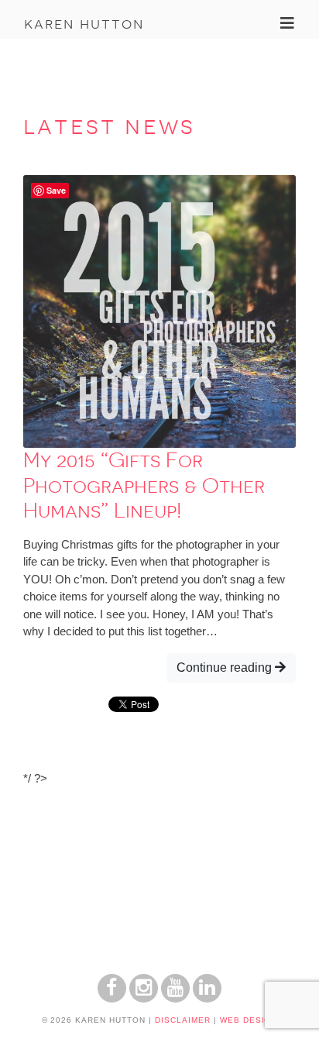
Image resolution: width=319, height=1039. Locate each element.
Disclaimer (183, 1020)
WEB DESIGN (249, 1020)
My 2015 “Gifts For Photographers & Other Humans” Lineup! (144, 485)
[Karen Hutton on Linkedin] (207, 998)
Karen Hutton (84, 23)
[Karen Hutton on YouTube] (175, 998)
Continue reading (226, 667)
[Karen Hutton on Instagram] (143, 998)
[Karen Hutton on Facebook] (112, 998)
